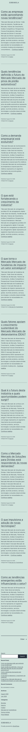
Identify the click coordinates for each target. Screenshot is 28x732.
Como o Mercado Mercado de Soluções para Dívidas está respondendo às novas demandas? (14, 459)
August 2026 (4, 694)
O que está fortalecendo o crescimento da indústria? (13, 676)
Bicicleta (3, 703)
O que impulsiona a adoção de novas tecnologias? (12, 522)
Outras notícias (5, 712)
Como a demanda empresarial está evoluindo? (11, 138)
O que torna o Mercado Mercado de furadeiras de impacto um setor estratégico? (14, 679)
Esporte (11, 120)
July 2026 (4, 696)
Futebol (11, 56)
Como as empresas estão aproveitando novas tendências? (12, 14)
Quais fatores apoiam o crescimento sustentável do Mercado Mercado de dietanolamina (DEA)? (13, 328)
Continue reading (17, 49)
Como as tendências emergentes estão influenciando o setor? (13, 580)
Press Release (5, 714)
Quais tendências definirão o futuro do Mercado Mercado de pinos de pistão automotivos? (13, 78)
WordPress (16, 726)
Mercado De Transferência (16, 307)
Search (3, 653)
